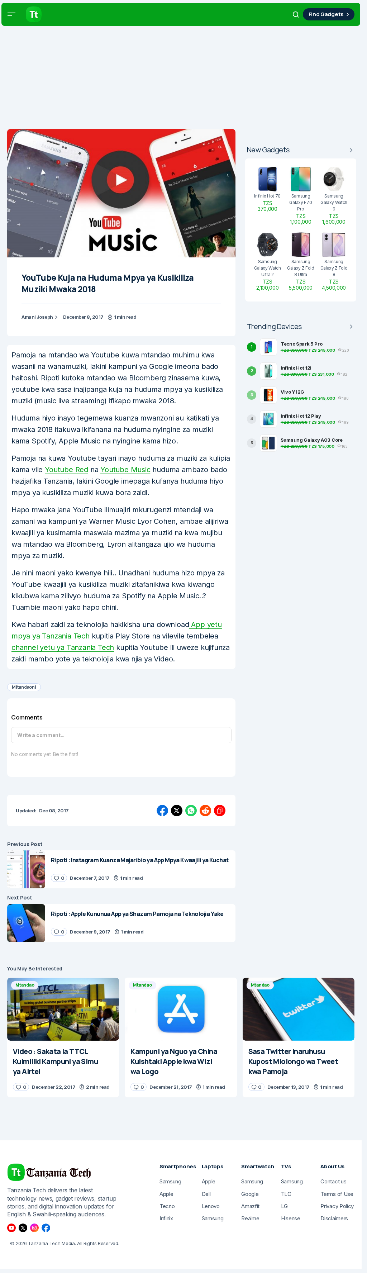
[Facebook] (46, 1228)
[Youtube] (11, 1228)
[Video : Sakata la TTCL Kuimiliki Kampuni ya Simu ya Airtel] (63, 1009)
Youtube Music (125, 469)
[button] (11, 14)
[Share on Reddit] (205, 810)
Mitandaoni (24, 687)
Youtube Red (66, 469)
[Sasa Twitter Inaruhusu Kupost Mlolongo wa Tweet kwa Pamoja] (298, 1009)
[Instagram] (34, 1228)
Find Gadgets (326, 14)
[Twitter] (23, 1228)
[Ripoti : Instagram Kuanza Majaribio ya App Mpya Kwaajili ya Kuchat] (26, 869)
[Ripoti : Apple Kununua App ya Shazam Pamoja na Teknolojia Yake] (26, 923)
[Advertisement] (183, 79)
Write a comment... (41, 735)
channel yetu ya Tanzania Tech (62, 647)
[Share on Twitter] (177, 810)
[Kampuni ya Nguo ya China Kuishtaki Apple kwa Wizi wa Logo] (181, 1009)
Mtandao (24, 985)
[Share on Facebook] (162, 810)
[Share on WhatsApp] (191, 810)
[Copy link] (220, 810)
